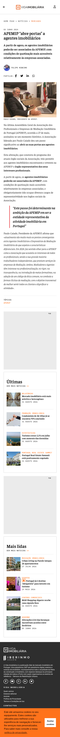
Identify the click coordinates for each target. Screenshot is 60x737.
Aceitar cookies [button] (50, 722)
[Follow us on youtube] (12, 681)
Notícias (23, 21)
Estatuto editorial (10, 694)
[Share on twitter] (22, 76)
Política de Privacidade (12, 699)
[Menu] (3, 7)
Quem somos (9, 691)
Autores (6, 696)
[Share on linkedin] (27, 76)
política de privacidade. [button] (15, 732)
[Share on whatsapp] (33, 76)
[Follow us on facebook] (6, 681)
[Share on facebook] (16, 76)
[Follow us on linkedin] (25, 681)
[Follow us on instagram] (18, 681)
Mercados (36, 21)
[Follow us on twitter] (31, 681)
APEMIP (7, 303)
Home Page (9, 21)
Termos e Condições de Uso (14, 701)
